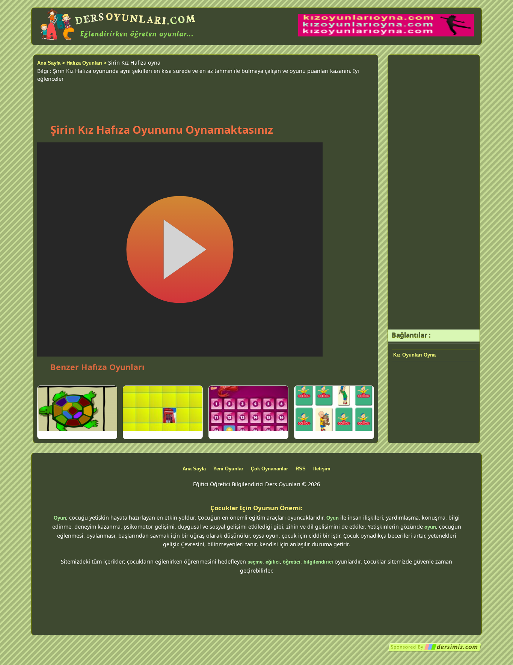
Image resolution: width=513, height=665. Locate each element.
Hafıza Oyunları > (86, 63)
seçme (255, 562)
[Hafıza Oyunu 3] (162, 408)
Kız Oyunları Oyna (414, 355)
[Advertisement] (205, 100)
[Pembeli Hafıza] (248, 408)
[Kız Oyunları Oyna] (386, 35)
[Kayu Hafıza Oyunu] (334, 408)
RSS (301, 469)
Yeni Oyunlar (228, 469)
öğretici (291, 562)
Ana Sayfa (194, 469)
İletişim (321, 469)
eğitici (273, 562)
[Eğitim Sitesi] (435, 650)
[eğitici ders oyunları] (118, 40)
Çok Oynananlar (269, 469)
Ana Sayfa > (51, 63)
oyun (430, 527)
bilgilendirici (318, 562)
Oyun (60, 518)
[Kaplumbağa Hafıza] (77, 408)
